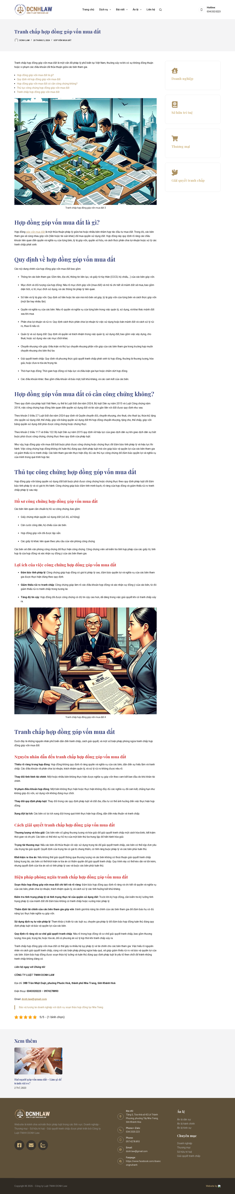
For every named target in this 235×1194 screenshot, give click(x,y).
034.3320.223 (133, 1131)
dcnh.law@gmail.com (137, 1151)
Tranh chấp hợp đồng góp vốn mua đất (38, 91)
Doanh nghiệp (184, 1143)
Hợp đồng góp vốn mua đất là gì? (35, 75)
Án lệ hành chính (186, 1123)
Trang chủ (88, 9)
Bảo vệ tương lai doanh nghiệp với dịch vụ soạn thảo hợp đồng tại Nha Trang (61, 1007)
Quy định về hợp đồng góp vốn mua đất (38, 79)
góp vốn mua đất (35, 231)
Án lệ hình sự (184, 1127)
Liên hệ (151, 9)
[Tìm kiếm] (160, 9)
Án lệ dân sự (184, 1119)
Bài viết (120, 9)
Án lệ (135, 9)
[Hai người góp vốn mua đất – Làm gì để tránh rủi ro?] (38, 1061)
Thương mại (183, 1147)
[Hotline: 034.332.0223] (202, 10)
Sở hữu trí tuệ (184, 1151)
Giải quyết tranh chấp (188, 1156)
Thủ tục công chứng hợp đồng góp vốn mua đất (43, 87)
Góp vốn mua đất (62, 40)
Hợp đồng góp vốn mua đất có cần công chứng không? (47, 83)
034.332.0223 (214, 11)
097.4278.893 (133, 1141)
